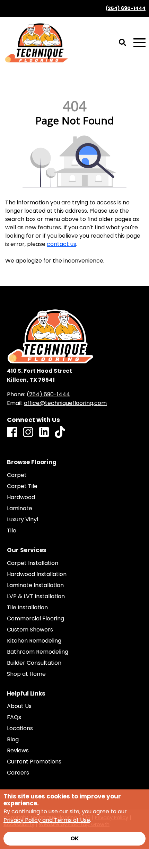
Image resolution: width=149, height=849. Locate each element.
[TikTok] (60, 432)
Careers (18, 773)
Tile (11, 530)
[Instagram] (28, 432)
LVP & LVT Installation (36, 596)
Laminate (19, 508)
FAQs (14, 717)
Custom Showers (30, 630)
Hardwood (21, 497)
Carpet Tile (22, 486)
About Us (19, 706)
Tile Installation (27, 607)
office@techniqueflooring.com (65, 403)
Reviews (18, 750)
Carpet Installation (32, 563)
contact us (61, 244)
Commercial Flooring (35, 618)
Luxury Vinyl (22, 519)
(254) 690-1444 (126, 8)
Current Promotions (34, 761)
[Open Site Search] (122, 43)
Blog (13, 739)
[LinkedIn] (44, 432)
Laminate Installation (35, 585)
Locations (20, 728)
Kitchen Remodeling (34, 641)
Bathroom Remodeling (37, 652)
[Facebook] (12, 432)
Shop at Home (26, 674)
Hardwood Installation (37, 574)
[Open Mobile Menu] (139, 42)
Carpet (17, 475)
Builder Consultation (34, 663)
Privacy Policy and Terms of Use (46, 820)
